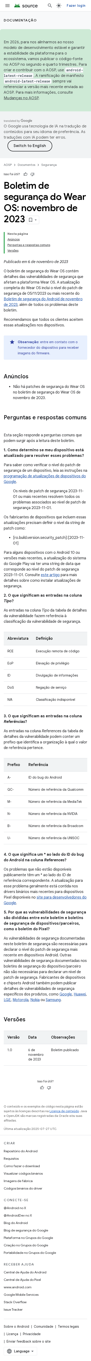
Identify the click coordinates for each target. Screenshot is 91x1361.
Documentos (26, 165)
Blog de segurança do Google (26, 1230)
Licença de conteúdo (64, 1111)
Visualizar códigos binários (23, 1173)
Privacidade (32, 1334)
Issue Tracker (13, 1309)
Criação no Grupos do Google (26, 1245)
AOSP (8, 165)
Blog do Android (16, 1223)
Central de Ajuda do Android (25, 1272)
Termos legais (68, 1326)
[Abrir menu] (7, 5)
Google (66, 994)
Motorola (20, 1000)
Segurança (49, 165)
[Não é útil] (32, 174)
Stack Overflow (15, 1302)
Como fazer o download (22, 1166)
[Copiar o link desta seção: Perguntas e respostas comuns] (8, 425)
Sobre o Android (16, 1326)
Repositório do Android (21, 1151)
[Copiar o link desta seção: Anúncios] (33, 377)
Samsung (53, 1000)
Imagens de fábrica (18, 1181)
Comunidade (43, 1326)
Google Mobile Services (21, 1295)
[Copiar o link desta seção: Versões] (30, 1020)
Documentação (20, 20)
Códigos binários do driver (23, 1188)
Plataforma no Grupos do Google (28, 1238)
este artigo (50, 575)
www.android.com (18, 1287)
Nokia (35, 1000)
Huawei (80, 994)
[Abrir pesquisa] (50, 5)
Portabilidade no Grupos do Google (30, 1253)
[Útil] (25, 174)
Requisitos (11, 1158)
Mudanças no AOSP (21, 98)
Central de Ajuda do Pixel (22, 1280)
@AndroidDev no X (18, 1215)
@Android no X (15, 1208)
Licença (12, 1334)
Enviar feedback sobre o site (29, 1341)
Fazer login (76, 5)
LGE (7, 1000)
